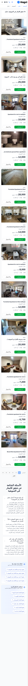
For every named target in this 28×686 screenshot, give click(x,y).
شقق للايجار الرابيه (20, 607)
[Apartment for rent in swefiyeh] (14, 112)
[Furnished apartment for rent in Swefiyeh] (14, 374)
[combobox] (19, 15)
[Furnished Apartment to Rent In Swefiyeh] (14, 37)
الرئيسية (25, 6)
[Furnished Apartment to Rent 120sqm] (14, 299)
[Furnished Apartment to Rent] (14, 187)
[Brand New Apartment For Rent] (14, 449)
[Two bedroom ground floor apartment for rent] (14, 149)
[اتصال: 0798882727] (9, 2)
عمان (19, 6)
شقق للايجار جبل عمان (19, 603)
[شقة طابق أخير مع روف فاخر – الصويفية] (14, 74)
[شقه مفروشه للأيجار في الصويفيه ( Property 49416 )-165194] (14, 337)
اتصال (7, 52)
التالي (14, 476)
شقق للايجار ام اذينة (19, 611)
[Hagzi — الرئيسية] (22, 2)
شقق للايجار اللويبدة (19, 596)
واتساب (19, 52)
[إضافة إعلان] (12, 2)
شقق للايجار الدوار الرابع (18, 592)
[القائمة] (2, 2)
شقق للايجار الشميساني (18, 600)
